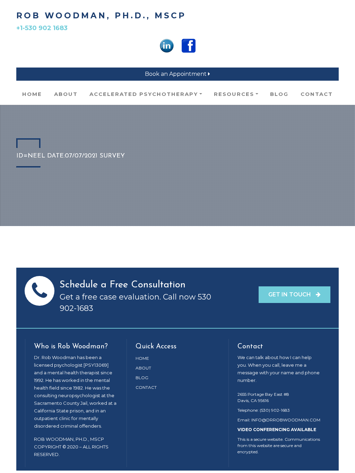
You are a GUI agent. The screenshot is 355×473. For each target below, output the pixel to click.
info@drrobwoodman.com (285, 419)
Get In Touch (290, 294)
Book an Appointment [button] (176, 74)
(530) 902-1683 (275, 410)
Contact (317, 94)
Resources (234, 94)
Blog (279, 94)
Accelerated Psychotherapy (143, 94)
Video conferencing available (276, 429)
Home (32, 94)
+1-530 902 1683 (42, 28)
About (66, 94)
